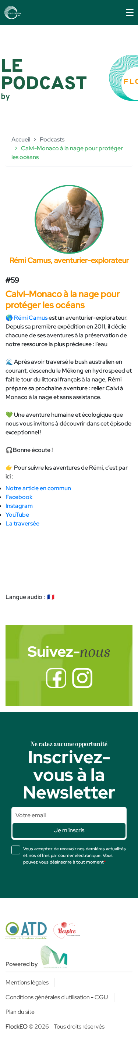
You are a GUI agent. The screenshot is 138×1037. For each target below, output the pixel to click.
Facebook (19, 497)
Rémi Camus (30, 318)
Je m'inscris (69, 830)
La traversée (22, 523)
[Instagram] (82, 678)
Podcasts (52, 139)
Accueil (20, 139)
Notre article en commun (38, 488)
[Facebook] (56, 678)
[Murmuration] (54, 957)
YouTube (17, 514)
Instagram (19, 506)
